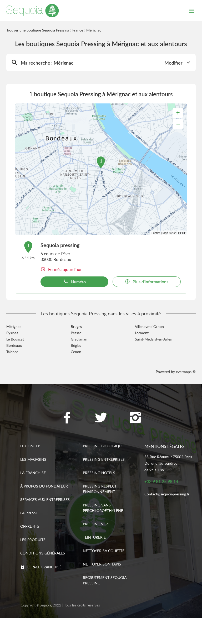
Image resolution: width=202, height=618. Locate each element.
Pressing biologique (103, 445)
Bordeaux (14, 345)
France (77, 30)
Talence (12, 351)
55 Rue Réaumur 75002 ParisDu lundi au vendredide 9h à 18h (168, 463)
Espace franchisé (44, 566)
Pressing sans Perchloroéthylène (103, 507)
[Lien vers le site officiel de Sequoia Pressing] (32, 10)
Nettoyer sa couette (103, 550)
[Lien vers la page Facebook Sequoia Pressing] (67, 418)
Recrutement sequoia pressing (105, 580)
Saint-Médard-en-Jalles (153, 339)
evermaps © (186, 371)
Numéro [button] (78, 282)
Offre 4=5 (29, 526)
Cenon (76, 351)
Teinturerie (94, 537)
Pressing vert (96, 523)
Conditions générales (42, 553)
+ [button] (178, 112)
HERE (182, 233)
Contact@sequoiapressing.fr (166, 493)
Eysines (12, 332)
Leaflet (156, 233)
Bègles (76, 345)
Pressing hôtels (99, 472)
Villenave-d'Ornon (149, 326)
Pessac (76, 332)
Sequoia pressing (60, 245)
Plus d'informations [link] (150, 282)
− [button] (178, 124)
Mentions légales (164, 446)
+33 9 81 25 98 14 (161, 481)
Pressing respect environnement (100, 489)
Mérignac (13, 326)
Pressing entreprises (104, 459)
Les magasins (33, 459)
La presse (29, 512)
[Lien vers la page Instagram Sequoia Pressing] (135, 418)
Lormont (142, 332)
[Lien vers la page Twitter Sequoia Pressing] (101, 418)
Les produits (33, 539)
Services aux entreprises (45, 499)
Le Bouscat (15, 339)
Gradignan (79, 339)
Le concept (31, 445)
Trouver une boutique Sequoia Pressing (37, 30)
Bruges (76, 326)
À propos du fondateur (44, 486)
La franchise (33, 472)
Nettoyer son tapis (102, 564)
